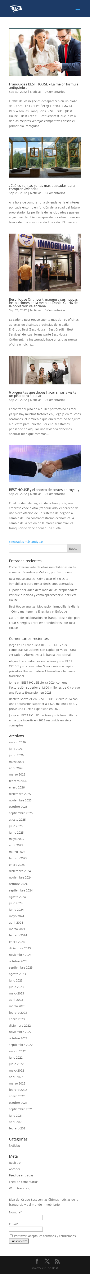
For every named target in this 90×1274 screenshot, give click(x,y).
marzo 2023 (17, 1006)
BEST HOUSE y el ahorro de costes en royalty (44, 489)
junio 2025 (16, 832)
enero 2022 (17, 1096)
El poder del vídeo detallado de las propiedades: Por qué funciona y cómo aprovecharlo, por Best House (43, 595)
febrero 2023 (18, 1013)
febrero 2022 (18, 1090)
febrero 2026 (18, 781)
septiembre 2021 (21, 1109)
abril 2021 (16, 1122)
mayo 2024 (16, 916)
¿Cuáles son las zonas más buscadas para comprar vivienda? (42, 187)
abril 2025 (16, 845)
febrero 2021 (18, 1128)
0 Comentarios (55, 92)
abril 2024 (16, 922)
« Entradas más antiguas (26, 542)
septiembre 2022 (21, 1045)
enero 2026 (17, 787)
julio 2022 (16, 1057)
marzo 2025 (17, 852)
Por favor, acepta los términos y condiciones (44, 1236)
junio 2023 (16, 987)
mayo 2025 (16, 839)
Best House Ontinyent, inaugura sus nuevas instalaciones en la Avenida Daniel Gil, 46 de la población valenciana (43, 302)
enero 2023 (17, 1019)
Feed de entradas (21, 1175)
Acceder (14, 1169)
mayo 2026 (16, 762)
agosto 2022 (17, 1051)
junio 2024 (16, 910)
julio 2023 (16, 980)
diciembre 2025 (20, 794)
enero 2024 (17, 942)
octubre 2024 (18, 884)
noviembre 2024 (20, 877)
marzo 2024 (17, 929)
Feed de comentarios (23, 1182)
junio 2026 (16, 755)
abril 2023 (16, 1000)
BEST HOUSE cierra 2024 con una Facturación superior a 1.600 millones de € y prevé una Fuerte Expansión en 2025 (44, 687)
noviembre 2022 (20, 1032)
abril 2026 (16, 768)
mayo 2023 (16, 993)
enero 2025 (17, 865)
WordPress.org (19, 1188)
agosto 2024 (17, 897)
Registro (15, 1163)
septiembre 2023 (21, 967)
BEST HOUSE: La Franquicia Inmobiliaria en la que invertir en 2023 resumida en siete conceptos (43, 720)
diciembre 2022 (20, 1025)
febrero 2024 (18, 935)
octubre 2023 (18, 961)
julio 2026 (16, 749)
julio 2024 (16, 903)
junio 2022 (16, 1064)
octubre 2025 (18, 807)
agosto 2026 (17, 742)
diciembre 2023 (20, 948)
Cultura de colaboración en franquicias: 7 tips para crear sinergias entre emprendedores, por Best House (45, 623)
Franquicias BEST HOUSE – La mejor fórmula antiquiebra (43, 86)
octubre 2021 (18, 1103)
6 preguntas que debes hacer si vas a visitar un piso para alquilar (43, 394)
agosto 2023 (17, 974)
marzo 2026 (17, 774)
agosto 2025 (17, 819)
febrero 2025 (18, 858)
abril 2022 (16, 1077)
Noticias (35, 92)
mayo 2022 (16, 1070)
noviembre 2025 (20, 800)
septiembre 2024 (21, 890)
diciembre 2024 (20, 871)
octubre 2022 (18, 1038)
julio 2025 (16, 826)
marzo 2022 (17, 1083)
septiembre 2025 (21, 813)
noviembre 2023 (20, 955)
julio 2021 (16, 1116)
